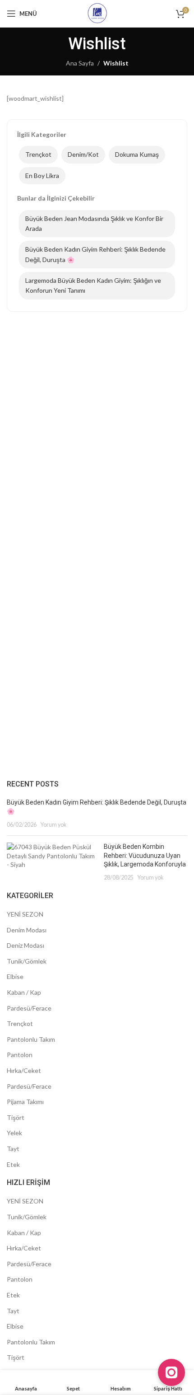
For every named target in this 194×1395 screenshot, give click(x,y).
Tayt (13, 1148)
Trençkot (38, 154)
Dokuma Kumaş (137, 154)
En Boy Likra (42, 175)
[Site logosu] (97, 13)
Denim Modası (26, 930)
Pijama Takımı (25, 1101)
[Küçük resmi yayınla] (52, 862)
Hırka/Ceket (24, 1070)
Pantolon (19, 1054)
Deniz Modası (25, 945)
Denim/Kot (83, 154)
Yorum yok (53, 824)
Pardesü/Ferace (29, 1008)
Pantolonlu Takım (31, 1039)
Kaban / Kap (24, 992)
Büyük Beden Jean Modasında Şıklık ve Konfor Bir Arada (94, 223)
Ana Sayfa (80, 63)
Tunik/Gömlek (26, 961)
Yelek (14, 1133)
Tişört (15, 1117)
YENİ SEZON (25, 914)
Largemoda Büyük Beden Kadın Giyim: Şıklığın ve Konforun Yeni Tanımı (93, 285)
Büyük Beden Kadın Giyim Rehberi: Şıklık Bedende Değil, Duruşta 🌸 (95, 254)
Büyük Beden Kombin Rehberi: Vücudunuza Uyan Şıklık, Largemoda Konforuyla (145, 855)
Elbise (15, 976)
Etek (13, 1164)
